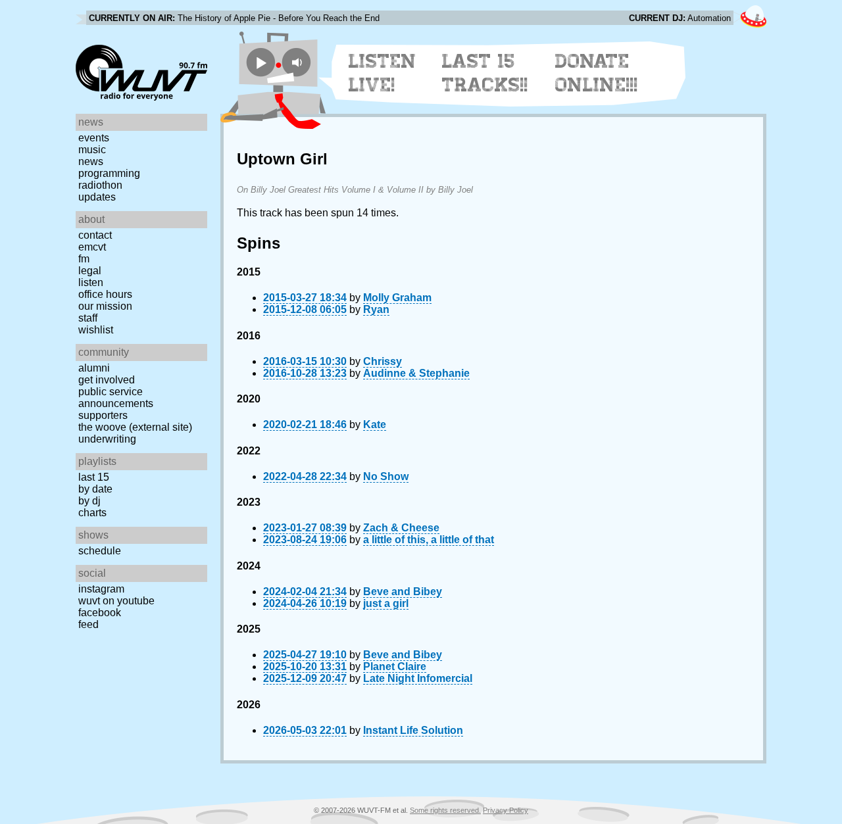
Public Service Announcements (115, 397)
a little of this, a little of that (428, 539)
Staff (87, 318)
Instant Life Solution (413, 730)
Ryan (376, 309)
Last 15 (93, 477)
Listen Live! (382, 73)
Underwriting (107, 439)
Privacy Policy (505, 810)
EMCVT (92, 247)
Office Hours (105, 294)
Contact (95, 235)
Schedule (99, 550)
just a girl (386, 603)
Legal (89, 270)
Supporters (103, 415)
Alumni (94, 368)
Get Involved (106, 379)
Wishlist (95, 329)
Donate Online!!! (596, 73)
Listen (90, 282)
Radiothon (100, 185)
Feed (88, 624)
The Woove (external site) (135, 427)
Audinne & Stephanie (416, 373)
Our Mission (105, 306)
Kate (374, 424)
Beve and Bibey (402, 591)
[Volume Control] (298, 62)
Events (93, 137)
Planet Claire (394, 666)
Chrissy (382, 361)
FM (83, 258)
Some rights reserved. (445, 810)
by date (95, 489)
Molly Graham (397, 297)
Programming (109, 173)
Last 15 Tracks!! (485, 73)
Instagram (101, 588)
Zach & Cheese (401, 527)
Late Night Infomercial (417, 678)
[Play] (261, 62)
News (90, 161)
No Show (386, 476)
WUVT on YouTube (116, 600)
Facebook (99, 612)
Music (92, 149)
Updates (97, 197)
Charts (92, 512)
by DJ (89, 500)
